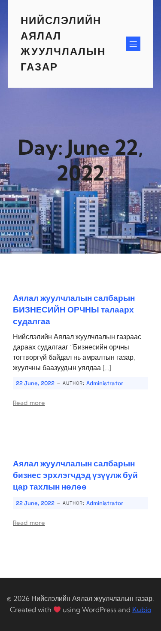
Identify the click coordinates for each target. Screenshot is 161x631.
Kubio (141, 609)
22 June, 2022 (35, 383)
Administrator (104, 383)
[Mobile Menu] (133, 44)
